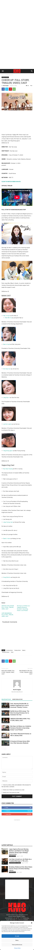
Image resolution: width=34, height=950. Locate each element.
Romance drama (5, 652)
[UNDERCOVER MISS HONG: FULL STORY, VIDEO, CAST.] (5, 720)
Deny (17, 940)
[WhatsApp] (14, 89)
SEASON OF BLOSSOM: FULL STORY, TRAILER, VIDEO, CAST (8, 607)
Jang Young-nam (8, 522)
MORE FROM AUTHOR (17, 699)
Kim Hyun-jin (7, 369)
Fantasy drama (17, 650)
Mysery (23, 650)
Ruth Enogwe (6, 85)
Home (3, 74)
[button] (31, 923)
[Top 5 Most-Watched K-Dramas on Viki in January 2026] (5, 735)
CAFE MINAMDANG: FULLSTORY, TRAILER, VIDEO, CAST (7, 614)
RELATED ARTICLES (6, 699)
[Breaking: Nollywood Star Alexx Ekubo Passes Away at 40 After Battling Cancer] (5, 869)
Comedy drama (9, 650)
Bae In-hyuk (6, 344)
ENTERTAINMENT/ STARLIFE (15, 862)
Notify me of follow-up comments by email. (14, 789)
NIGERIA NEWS (12, 856)
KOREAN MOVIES (9, 74)
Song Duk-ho (7, 577)
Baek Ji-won (6, 538)
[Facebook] (3, 89)
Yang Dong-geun (8, 450)
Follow (29, 810)
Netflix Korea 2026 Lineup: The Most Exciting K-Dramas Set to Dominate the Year (19, 712)
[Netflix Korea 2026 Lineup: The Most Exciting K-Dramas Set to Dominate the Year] (5, 713)
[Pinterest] (10, 89)
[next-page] (5, 749)
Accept (17, 936)
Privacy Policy (17, 948)
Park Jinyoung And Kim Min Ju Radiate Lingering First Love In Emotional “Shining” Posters (19, 705)
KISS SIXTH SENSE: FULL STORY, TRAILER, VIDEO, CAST (8, 672)
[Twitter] (6, 89)
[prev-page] (3, 749)
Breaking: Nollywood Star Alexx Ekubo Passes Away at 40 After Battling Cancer (20, 868)
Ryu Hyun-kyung (8, 468)
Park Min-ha (8, 317)
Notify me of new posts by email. (11, 792)
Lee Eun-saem (7, 424)
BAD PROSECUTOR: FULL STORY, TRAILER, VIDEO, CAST (25, 672)
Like (30, 807)
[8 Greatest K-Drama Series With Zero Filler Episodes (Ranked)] (5, 743)
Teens (12, 652)
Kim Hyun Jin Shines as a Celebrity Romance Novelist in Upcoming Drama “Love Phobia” (20, 728)
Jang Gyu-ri (6, 397)
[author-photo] (17, 687)
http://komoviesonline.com (17, 691)
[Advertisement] (17, 17)
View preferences (17, 944)
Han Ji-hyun (6, 315)
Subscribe (29, 814)
